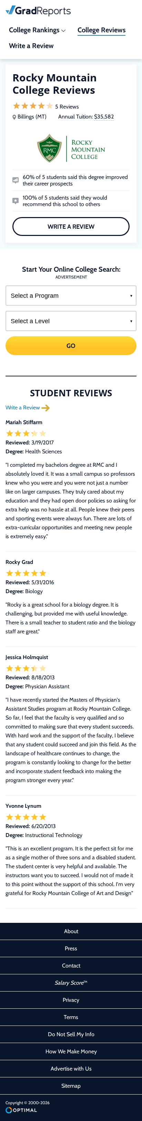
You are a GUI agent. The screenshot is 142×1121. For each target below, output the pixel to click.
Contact (71, 965)
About (71, 931)
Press (71, 948)
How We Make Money (71, 1051)
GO (71, 346)
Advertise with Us (71, 1068)
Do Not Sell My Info (71, 1034)
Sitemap (71, 1086)
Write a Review (71, 226)
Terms (71, 1017)
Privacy (71, 1000)
